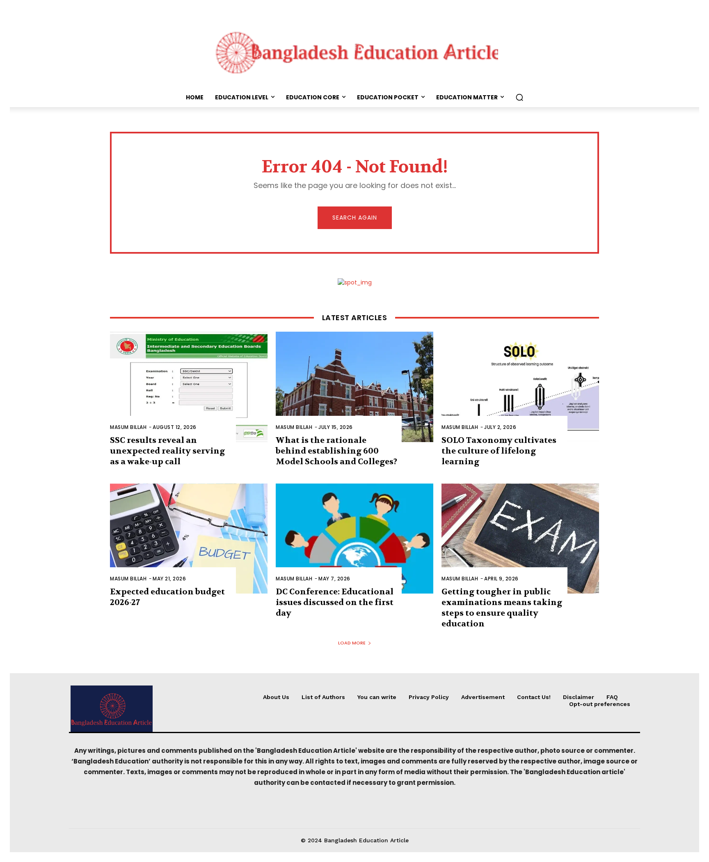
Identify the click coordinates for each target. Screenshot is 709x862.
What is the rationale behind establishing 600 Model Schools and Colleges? (336, 451)
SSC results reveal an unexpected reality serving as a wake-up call (167, 451)
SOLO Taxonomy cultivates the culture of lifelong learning (498, 451)
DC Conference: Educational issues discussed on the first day (334, 602)
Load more (352, 643)
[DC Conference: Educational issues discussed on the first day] (354, 539)
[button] (519, 97)
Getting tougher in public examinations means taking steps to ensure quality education (501, 608)
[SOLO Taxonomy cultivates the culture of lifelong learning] (520, 387)
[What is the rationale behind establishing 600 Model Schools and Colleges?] (354, 387)
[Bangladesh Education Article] (354, 50)
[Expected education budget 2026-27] (189, 539)
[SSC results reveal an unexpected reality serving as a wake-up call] (189, 387)
